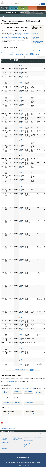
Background (35, 33)
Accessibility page (29, 422)
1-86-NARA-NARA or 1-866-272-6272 (23, 465)
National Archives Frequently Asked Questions (27, 438)
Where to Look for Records (27, 444)
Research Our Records (4, 8)
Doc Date (21, 61)
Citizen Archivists (28, 1)
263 (27, 54)
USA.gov (38, 462)
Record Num (6, 61)
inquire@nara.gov (9, 413)
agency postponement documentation (27, 388)
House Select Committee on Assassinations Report (38, 38)
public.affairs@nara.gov (32, 413)
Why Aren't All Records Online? (28, 446)
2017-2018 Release (39, 392)
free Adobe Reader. (14, 422)
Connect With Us (23, 455)
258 (16, 54)
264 (29, 54)
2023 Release (17, 391)
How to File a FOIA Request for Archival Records (27, 448)
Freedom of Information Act (26, 462)
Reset (43, 56)
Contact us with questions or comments (8, 428)
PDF (20, 65)
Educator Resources (23, 8)
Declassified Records (27, 441)
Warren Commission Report (37, 35)
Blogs (27, 457)
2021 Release (28, 391)
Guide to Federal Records (28, 440)
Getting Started (26, 435)
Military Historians (16, 437)
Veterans (14, 442)
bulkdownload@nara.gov (10, 381)
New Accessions (38, 437)
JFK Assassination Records (18, 15)
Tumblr (23, 457)
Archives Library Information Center (5, 447)
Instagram (21, 457)
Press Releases (29, 402)
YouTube (25, 457)
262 (25, 54)
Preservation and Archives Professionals (17, 439)
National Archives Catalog (6, 441)
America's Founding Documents (41, 7)
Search (43, 4)
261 (22, 54)
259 (18, 54)
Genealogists (15, 435)
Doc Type (27, 61)
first (7, 54)
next (36, 54)
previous (11, 54)
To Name (39, 61)
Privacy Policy (18, 462)
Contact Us (42, 1)
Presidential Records (5, 442)
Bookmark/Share (36, 1)
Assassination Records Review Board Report (38, 42)
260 (20, 54)
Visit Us (32, 7)
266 (33, 54)
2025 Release (5, 392)
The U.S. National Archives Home (11, 2)
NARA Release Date (10, 60)
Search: (22, 56)
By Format (3, 437)
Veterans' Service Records (14, 8)
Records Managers (16, 441)
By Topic (3, 435)
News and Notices (38, 435)
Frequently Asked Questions (11, 402)
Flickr (28, 457)
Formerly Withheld (16, 60)
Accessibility (13, 462)
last (38, 54)
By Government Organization (4, 439)
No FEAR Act (34, 462)
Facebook (17, 457)
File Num (33, 61)
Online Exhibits (4, 448)
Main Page (35, 31)
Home (3, 15)
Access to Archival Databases (5, 444)
